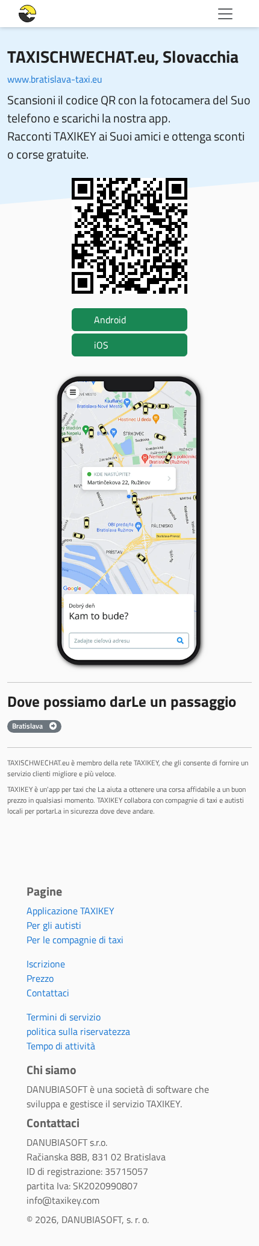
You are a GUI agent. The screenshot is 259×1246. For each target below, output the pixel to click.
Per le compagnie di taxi (75, 939)
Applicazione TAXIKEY (70, 910)
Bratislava (28, 726)
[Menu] (225, 14)
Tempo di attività (61, 1046)
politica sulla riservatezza (78, 1031)
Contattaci (48, 992)
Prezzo (40, 978)
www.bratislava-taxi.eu (54, 79)
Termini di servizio (64, 1017)
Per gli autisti (54, 925)
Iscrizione (46, 964)
